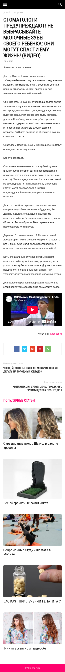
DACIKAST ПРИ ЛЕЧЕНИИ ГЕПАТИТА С (32, 601)
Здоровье (18, 12)
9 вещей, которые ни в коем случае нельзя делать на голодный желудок (30, 370)
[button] (60, 4)
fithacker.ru (56, 333)
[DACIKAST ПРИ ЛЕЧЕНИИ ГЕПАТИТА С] (32, 581)
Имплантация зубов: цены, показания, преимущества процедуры (37, 388)
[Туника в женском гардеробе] (32, 628)
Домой (6, 12)
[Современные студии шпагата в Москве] (32, 530)
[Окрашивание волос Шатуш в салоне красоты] (32, 424)
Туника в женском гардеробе (24, 648)
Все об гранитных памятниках (25, 503)
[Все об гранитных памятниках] (32, 479)
